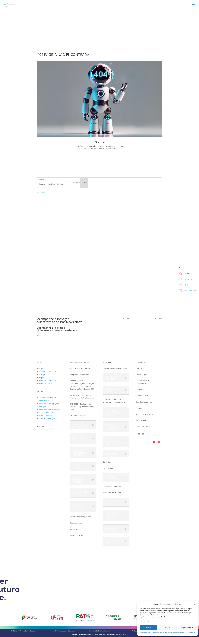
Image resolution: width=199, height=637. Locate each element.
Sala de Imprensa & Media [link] (111, 441)
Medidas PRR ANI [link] (45, 415)
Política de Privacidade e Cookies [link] (151, 633)
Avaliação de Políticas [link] (111, 528)
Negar (167, 627)
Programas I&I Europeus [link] (80, 493)
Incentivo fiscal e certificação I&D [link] (80, 438)
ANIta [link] (187, 273)
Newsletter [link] (189, 279)
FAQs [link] (187, 285)
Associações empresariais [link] (48, 371)
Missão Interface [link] (77, 466)
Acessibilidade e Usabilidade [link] (99, 631)
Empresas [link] (42, 377)
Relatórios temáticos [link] (110, 502)
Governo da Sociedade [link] (111, 377)
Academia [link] (42, 368)
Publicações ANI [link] (111, 541)
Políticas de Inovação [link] (47, 418)
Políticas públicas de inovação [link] (78, 479)
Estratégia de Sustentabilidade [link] (112, 412)
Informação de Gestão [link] (112, 390)
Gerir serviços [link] (145, 621)
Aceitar (148, 627)
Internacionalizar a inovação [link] (49, 409)
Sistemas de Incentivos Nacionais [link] (79, 506)
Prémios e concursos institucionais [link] (112, 426)
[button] (194, 604)
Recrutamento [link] (112, 453)
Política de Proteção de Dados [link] (23, 631)
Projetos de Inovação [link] (47, 412)
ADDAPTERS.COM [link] (124, 634)
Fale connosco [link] (190, 633)
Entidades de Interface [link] (47, 380)
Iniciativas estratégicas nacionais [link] (79, 452)
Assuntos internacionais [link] (80, 425)
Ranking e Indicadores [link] (111, 477)
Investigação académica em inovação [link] (112, 515)
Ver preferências (186, 627)
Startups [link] (42, 374)
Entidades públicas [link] (46, 383)
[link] (9, 4)
